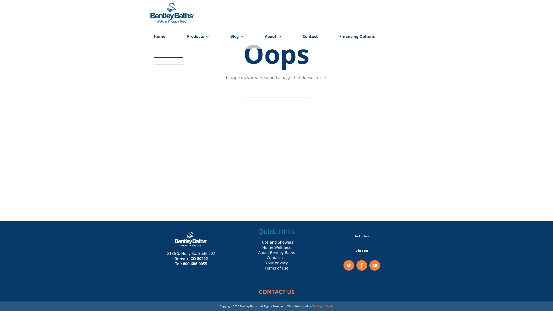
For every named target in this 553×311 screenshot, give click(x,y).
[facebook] (361, 265)
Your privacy (276, 262)
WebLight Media (322, 306)
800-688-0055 (195, 263)
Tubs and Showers (276, 242)
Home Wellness (276, 247)
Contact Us (276, 257)
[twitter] (348, 265)
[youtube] (374, 265)
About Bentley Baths (276, 252)
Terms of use (276, 268)
